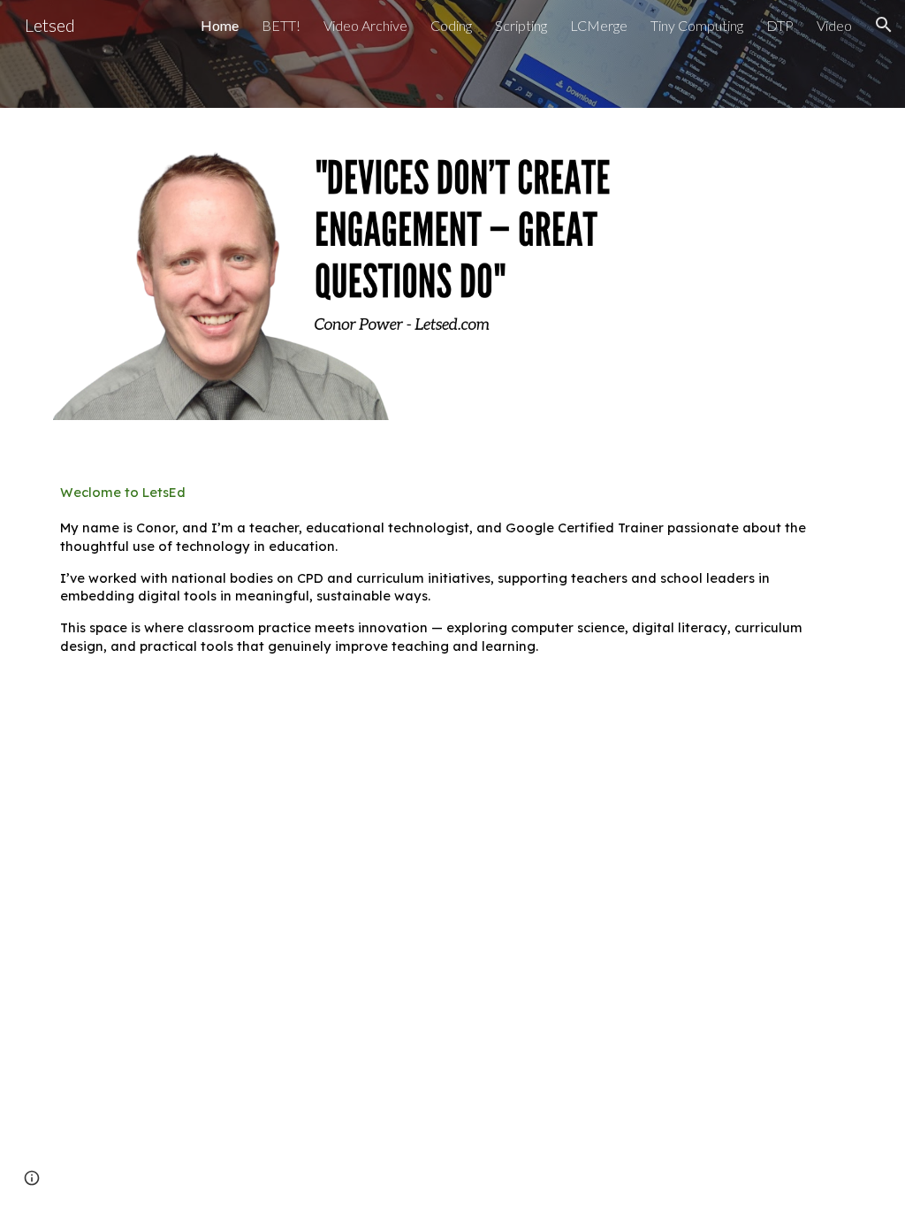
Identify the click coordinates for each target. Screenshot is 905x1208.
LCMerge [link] (598, 25)
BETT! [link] (281, 25)
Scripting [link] (521, 25)
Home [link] (220, 25)
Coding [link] (451, 25)
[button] (884, 25)
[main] (453, 570)
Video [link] (834, 25)
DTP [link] (780, 25)
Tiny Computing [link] (696, 25)
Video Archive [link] (365, 25)
